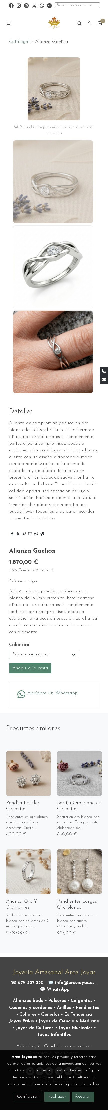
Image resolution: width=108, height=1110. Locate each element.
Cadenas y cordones (30, 1008)
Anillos (64, 1008)
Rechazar (57, 1096)
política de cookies (83, 1084)
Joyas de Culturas (35, 1028)
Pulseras (57, 1001)
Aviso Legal (28, 1046)
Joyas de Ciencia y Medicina (68, 1021)
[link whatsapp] (42, 5)
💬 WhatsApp (55, 989)
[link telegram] (49, 5)
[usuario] (89, 23)
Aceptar (83, 1096)
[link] (54, 23)
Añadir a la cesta (30, 668)
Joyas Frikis (21, 1021)
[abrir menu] (8, 23)
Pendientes (87, 1008)
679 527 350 (31, 983)
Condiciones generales (67, 1046)
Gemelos (50, 1014)
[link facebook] (11, 5)
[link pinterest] (26, 5)
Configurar (28, 1096)
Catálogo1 (19, 42)
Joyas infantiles (54, 1035)
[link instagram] (19, 5)
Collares (28, 1014)
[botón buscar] (79, 23)
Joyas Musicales (75, 1028)
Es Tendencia (78, 1014)
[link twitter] (34, 5)
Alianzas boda (28, 1001)
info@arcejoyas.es (74, 983)
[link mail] (104, 379)
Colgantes (81, 1001)
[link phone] (104, 371)
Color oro (19, 645)
